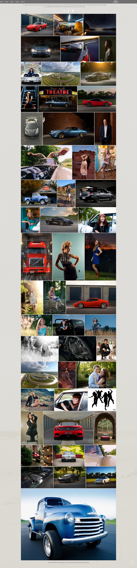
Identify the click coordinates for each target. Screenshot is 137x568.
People (6, 1)
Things (17, 1)
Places (12, 1)
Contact (23, 1)
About (1, 1)
